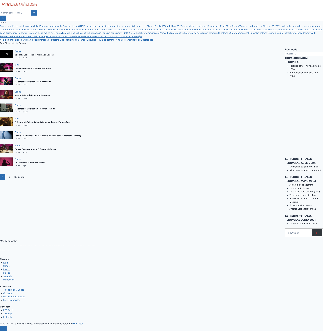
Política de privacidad (14, 296)
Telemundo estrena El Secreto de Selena (33, 68)
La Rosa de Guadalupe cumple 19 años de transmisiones (134, 29)
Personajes (45, 40)
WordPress (77, 323)
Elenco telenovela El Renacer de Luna (86, 29)
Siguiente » (20, 177)
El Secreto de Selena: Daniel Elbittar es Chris (35, 109)
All (1, 40)
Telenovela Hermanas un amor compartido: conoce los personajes (196, 29)
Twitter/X (7, 313)
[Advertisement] (304, 119)
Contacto (7, 293)
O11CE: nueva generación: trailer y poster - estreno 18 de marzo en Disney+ (116, 26)
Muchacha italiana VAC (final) (304, 166)
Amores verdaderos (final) (302, 209)
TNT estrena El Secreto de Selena (30, 163)
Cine (62, 40)
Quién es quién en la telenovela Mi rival (20, 26)
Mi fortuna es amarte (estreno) (305, 170)
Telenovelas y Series (13, 290)
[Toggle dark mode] (3, 18)
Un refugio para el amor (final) (304, 191)
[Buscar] (317, 232)
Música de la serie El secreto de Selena (32, 95)
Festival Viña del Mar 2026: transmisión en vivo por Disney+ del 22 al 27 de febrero (197, 26)
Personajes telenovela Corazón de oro (59, 26)
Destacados (147, 40)
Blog (5, 40)
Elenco (18, 40)
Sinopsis (34, 40)
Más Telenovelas (11, 300)
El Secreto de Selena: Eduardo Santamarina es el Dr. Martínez (42, 122)
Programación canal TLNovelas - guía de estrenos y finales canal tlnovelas (103, 40)
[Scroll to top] (3, 328)
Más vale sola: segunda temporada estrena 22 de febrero (213, 33)
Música (26, 40)
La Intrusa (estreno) (299, 188)
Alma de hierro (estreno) (301, 185)
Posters (55, 40)
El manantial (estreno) (300, 205)
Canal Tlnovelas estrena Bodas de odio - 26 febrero (40, 29)
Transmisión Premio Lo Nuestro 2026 (258, 26)
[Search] (34, 13)
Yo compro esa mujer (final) (303, 195)
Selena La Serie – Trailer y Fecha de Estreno (34, 55)
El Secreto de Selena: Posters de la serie (33, 82)
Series (11, 40)
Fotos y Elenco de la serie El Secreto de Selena (35, 149)
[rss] (2, 255)
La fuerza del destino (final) (303, 223)
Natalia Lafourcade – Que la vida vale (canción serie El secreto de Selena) (48, 136)
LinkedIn (7, 317)
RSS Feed (5, 250)
